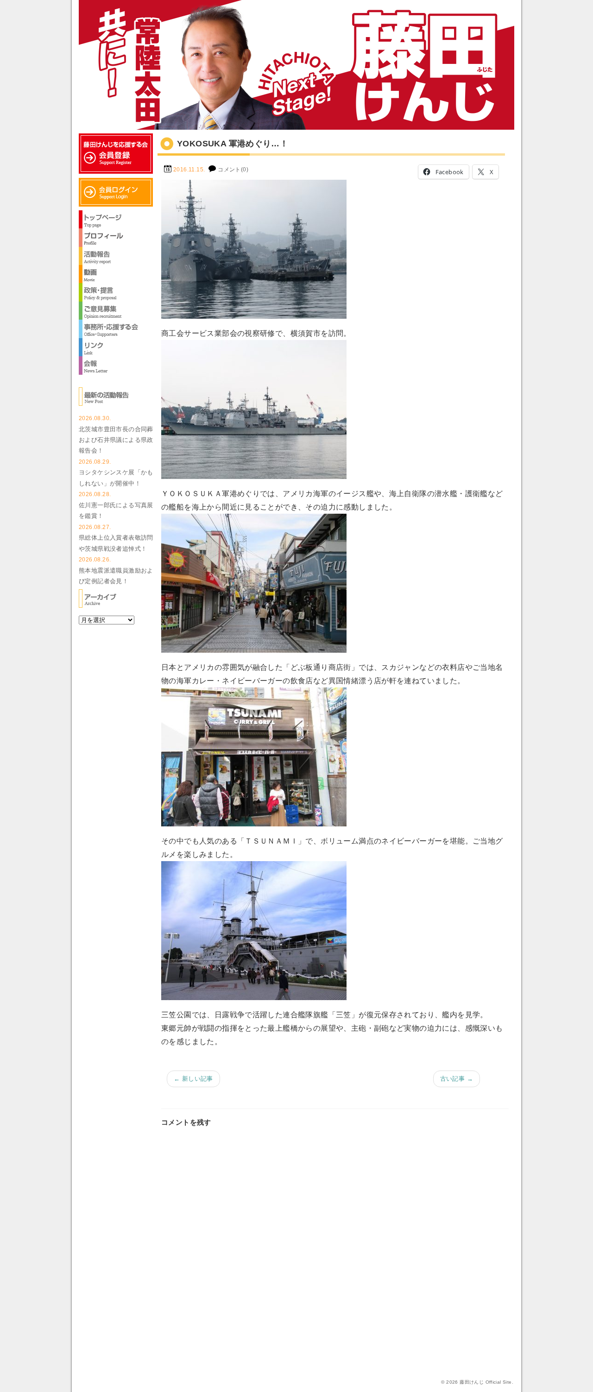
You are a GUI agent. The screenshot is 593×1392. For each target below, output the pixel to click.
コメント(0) (233, 169)
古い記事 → (456, 1078)
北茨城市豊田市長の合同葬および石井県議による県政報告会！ (116, 440)
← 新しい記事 (193, 1078)
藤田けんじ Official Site (485, 1382)
